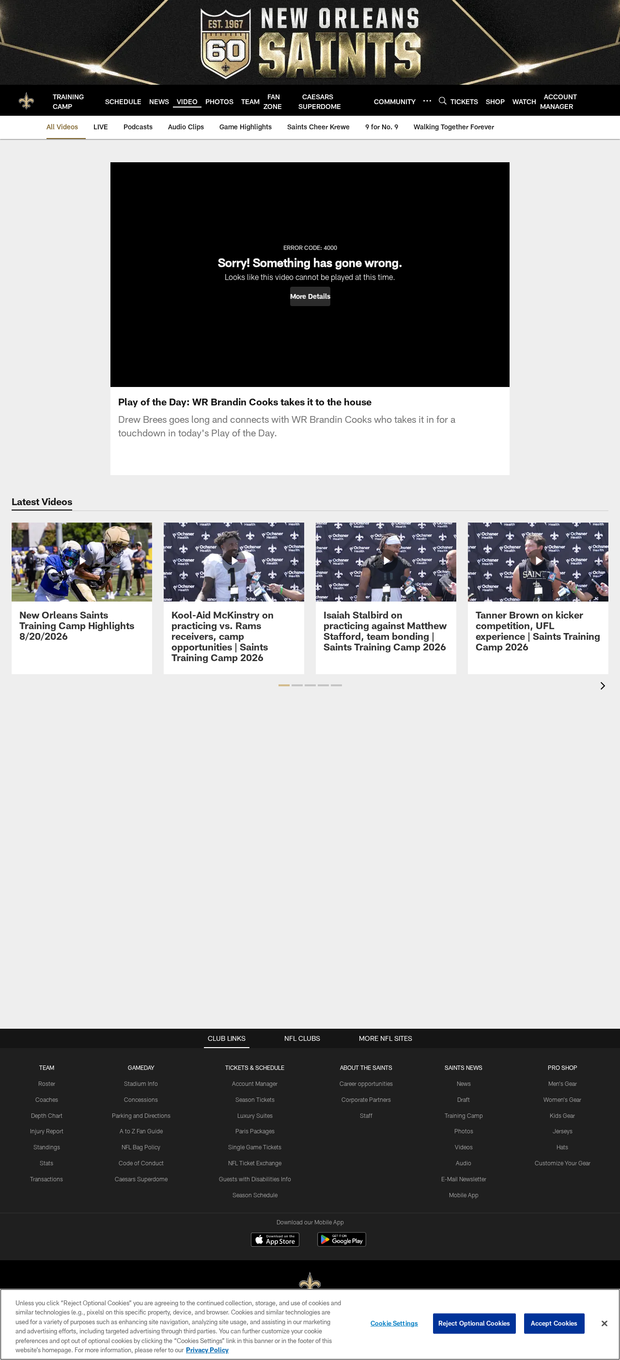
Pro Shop (562, 1067)
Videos (464, 1147)
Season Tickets (255, 1099)
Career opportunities (366, 1083)
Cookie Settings (394, 1323)
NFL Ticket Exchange (254, 1162)
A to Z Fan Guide (141, 1131)
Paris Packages (255, 1131)
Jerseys (563, 1131)
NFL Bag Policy (141, 1147)
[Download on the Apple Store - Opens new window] (275, 1241)
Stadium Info (141, 1083)
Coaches (46, 1099)
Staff (366, 1115)
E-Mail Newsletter (463, 1178)
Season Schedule (255, 1194)
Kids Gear (562, 1115)
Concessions (141, 1099)
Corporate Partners (366, 1099)
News (464, 1083)
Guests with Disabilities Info (255, 1178)
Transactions (46, 1178)
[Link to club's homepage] (26, 100)
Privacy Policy (207, 1350)
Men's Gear (562, 1083)
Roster (46, 1083)
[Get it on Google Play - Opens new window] (342, 1244)
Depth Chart (46, 1115)
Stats (46, 1162)
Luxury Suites (255, 1115)
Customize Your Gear (562, 1162)
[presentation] (604, 687)
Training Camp (464, 1115)
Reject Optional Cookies (474, 1323)
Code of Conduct (141, 1162)
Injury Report (46, 1131)
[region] (310, 1324)
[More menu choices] (427, 101)
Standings (46, 1147)
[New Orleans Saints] (310, 1284)
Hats (562, 1147)
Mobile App (464, 1194)
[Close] (604, 1323)
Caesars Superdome (141, 1178)
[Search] (443, 100)
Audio (463, 1162)
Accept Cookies (554, 1323)
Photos (463, 1131)
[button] (310, 296)
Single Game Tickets (254, 1147)
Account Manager (255, 1083)
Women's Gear (562, 1099)
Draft (463, 1099)
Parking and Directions (141, 1115)
